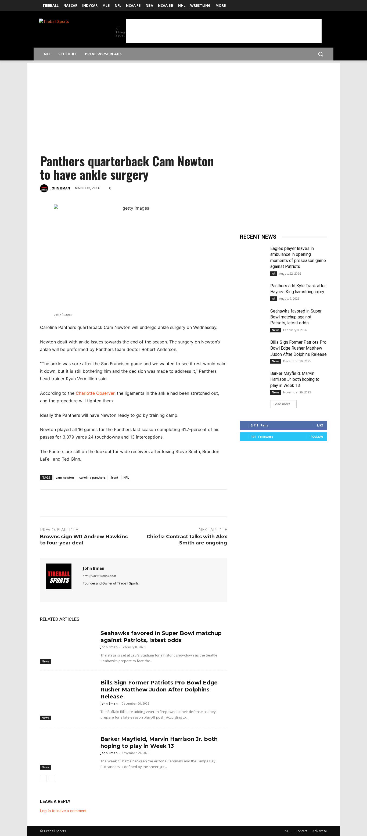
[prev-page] (43, 778)
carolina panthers (92, 477)
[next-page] (52, 778)
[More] (200, 187)
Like (320, 425)
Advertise (319, 831)
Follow (317, 437)
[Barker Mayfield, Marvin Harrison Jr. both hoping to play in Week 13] (68, 750)
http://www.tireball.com (99, 576)
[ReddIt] (175, 187)
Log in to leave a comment (63, 810)
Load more (282, 404)
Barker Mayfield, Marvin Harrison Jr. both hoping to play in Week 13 (294, 379)
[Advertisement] (224, 31)
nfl (273, 273)
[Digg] (188, 187)
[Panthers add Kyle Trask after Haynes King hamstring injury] (253, 292)
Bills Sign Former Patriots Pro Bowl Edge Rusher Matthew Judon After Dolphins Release (159, 689)
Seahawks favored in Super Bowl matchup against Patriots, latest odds (296, 317)
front (114, 477)
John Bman (60, 188)
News (45, 661)
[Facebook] (316, 4)
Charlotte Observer (95, 393)
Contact (301, 831)
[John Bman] (45, 188)
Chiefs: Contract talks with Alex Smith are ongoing (187, 540)
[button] (320, 54)
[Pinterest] (151, 187)
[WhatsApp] (163, 187)
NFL (126, 477)
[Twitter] (324, 4)
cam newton (65, 477)
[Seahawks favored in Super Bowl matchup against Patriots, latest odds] (68, 644)
